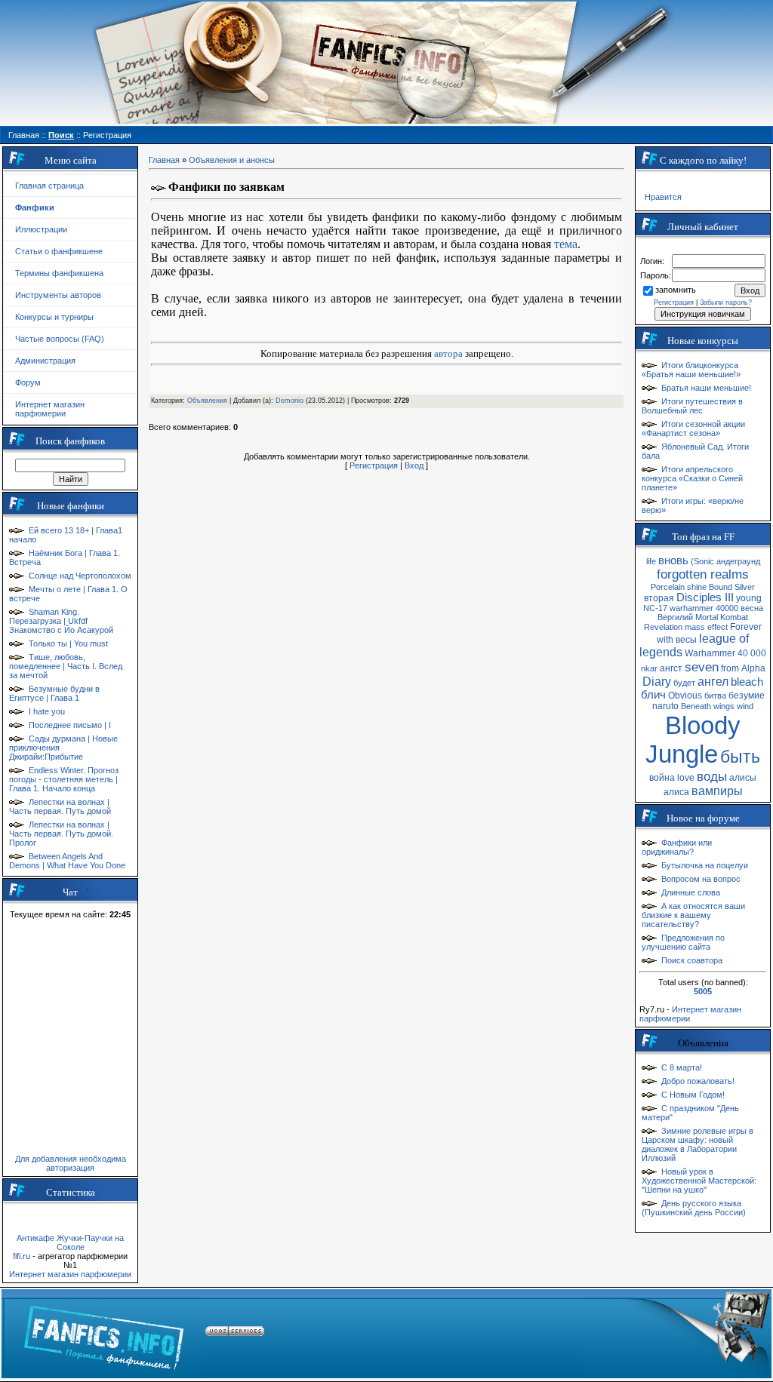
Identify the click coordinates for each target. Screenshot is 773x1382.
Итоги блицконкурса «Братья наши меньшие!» (691, 370)
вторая (659, 598)
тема (565, 244)
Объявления (207, 400)
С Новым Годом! (693, 1094)
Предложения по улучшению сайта (683, 942)
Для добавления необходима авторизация (70, 1163)
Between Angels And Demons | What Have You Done (67, 861)
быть (740, 756)
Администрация (45, 360)
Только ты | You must (68, 643)
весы (686, 639)
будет (684, 682)
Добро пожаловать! (698, 1081)
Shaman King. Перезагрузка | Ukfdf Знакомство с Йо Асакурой (61, 620)
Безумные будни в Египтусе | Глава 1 (54, 693)
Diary (656, 681)
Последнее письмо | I (70, 724)
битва (715, 695)
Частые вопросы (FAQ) (59, 338)
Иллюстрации (41, 229)
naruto (665, 706)
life (651, 561)
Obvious (685, 695)
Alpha (753, 668)
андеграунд (738, 561)
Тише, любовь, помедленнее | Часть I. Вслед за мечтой (65, 666)
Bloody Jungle (693, 739)
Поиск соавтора (691, 960)
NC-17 (655, 608)
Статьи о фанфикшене (59, 251)
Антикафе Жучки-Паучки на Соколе (70, 1242)
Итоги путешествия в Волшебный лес (692, 406)
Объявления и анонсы (232, 159)
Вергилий (675, 617)
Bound (720, 586)
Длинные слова (690, 892)
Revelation (663, 626)
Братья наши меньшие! (706, 387)
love (685, 777)
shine (697, 586)
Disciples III (705, 597)
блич (653, 695)
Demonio (289, 400)
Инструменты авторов (58, 294)
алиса (676, 792)
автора (448, 353)
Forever (746, 627)
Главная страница (49, 185)
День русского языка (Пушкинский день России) (694, 1208)
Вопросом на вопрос (701, 878)
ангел (713, 681)
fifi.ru (21, 1256)
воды (712, 776)
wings (724, 706)
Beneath (696, 706)
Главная (164, 159)
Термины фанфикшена (59, 273)
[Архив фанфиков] (675, 1333)
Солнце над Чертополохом (80, 575)
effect (717, 626)
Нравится (663, 196)
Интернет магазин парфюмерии (50, 409)
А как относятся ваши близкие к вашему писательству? (693, 915)
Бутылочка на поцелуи (704, 865)
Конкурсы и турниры (54, 316)
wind (745, 706)
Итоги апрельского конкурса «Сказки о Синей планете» (692, 478)
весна (752, 608)
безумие (746, 695)
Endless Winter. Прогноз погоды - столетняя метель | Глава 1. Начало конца (64, 779)
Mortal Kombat (721, 617)
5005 (703, 991)
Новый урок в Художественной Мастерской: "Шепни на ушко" (699, 1180)
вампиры (717, 791)
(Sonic (702, 561)
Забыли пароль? (726, 302)
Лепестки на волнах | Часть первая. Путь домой (60, 806)
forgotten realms (703, 574)
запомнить (675, 289)
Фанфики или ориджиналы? (677, 847)
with (665, 639)
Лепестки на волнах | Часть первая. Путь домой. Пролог (61, 833)
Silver (745, 586)
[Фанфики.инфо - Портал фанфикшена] (104, 1333)
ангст (671, 668)
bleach (747, 682)
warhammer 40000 (704, 608)
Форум (28, 382)
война (662, 777)
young (749, 598)
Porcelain (668, 586)
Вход (414, 465)
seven (702, 666)
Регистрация (374, 465)
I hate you (47, 711)
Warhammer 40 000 (725, 653)
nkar (649, 668)
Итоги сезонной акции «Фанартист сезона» (693, 428)
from (730, 668)
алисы (742, 777)
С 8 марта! (681, 1067)
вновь (673, 560)
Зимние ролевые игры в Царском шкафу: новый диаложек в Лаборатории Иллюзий (697, 1144)
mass (695, 626)
